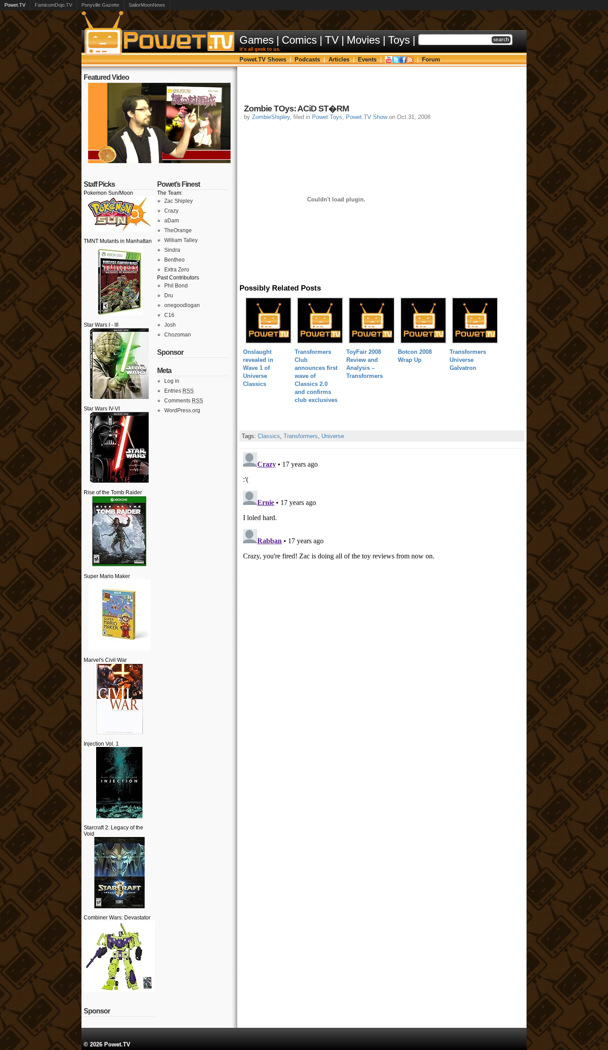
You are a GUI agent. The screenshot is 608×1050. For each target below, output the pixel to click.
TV (332, 40)
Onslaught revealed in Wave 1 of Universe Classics (258, 368)
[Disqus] (381, 560)
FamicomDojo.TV (53, 5)
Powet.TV (14, 5)
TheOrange (178, 230)
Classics (269, 436)
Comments (183, 401)
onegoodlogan (182, 305)
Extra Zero (176, 270)
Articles (338, 59)
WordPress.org (182, 410)
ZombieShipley (271, 117)
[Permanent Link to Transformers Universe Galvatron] (475, 343)
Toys (399, 40)
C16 (169, 315)
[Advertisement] (382, 87)
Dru (168, 295)
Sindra (172, 250)
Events (367, 59)
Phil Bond (176, 286)
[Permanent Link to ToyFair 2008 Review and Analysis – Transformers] (371, 343)
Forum (431, 59)
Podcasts (307, 59)
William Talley (181, 240)
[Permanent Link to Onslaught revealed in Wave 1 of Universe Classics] (268, 343)
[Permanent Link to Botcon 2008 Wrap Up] (423, 343)
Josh (170, 325)
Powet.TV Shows (262, 59)
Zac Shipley (178, 201)
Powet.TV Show (366, 117)
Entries (179, 391)
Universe (332, 436)
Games (256, 40)
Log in (171, 381)
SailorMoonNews (147, 5)
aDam (171, 220)
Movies (363, 40)
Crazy (171, 211)
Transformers (301, 436)
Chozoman (177, 335)
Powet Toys (327, 117)
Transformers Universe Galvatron (468, 360)
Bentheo (174, 260)
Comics (299, 40)
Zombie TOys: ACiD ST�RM (296, 108)
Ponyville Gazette (100, 5)
